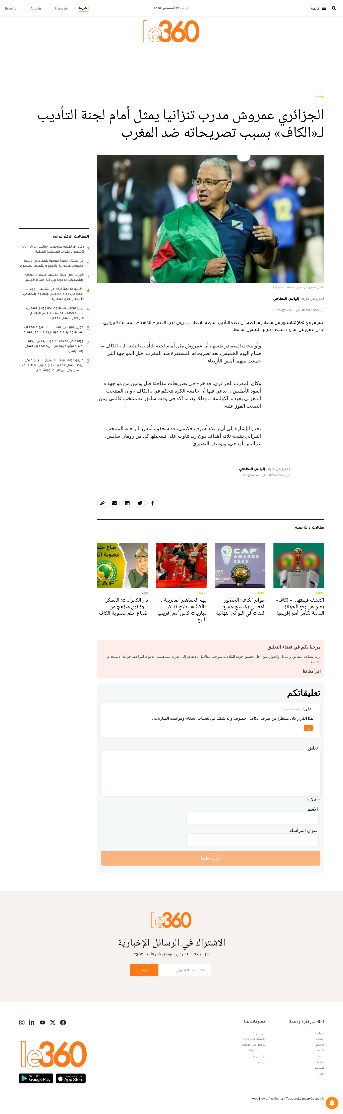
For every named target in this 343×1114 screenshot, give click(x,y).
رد (308, 728)
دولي (321, 1073)
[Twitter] (53, 1022)
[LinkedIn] (32, 1022)
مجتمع (319, 1044)
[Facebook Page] (63, 1022)
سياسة (319, 1033)
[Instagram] (22, 1022)
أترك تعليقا (211, 858)
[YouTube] (42, 1022)
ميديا (321, 1056)
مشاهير (319, 1067)
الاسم (312, 809)
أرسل (144, 970)
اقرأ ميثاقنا (312, 671)
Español (11, 8)
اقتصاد (320, 1039)
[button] (332, 1103)
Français (61, 8)
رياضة (320, 96)
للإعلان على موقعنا (253, 1044)
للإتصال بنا (258, 1056)
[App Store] (71, 1078)
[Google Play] (36, 1078)
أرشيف (261, 1062)
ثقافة (320, 1050)
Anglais (36, 8)
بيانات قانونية (257, 1050)
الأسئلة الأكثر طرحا (254, 1039)
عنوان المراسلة (303, 830)
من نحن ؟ (259, 1033)
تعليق (313, 748)
